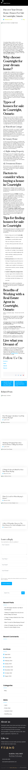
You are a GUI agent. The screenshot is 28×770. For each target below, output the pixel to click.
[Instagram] (4, 747)
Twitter (4, 363)
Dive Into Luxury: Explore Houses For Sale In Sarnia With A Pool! (20, 383)
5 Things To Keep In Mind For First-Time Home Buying (13, 470)
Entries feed (7, 708)
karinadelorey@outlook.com (9, 761)
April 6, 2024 (6, 419)
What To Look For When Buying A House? (13, 497)
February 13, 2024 (8, 19)
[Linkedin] (10, 747)
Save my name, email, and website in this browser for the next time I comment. (14, 579)
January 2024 (8, 664)
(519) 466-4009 (6, 759)
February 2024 (8, 661)
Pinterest (5, 368)
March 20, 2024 (7, 473)
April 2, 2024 (6, 446)
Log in (5, 705)
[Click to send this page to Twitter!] (18, 375)
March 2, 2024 (7, 500)
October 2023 (8, 673)
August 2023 (8, 676)
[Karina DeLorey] (6, 3)
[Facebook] (1, 747)
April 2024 (7, 654)
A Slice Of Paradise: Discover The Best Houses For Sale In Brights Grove (14, 524)
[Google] (13, 747)
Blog (24, 19)
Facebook (5, 361)
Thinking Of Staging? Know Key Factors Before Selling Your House (13, 443)
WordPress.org (8, 714)
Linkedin (5, 365)
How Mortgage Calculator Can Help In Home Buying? (13, 417)
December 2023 (9, 667)
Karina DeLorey (14, 353)
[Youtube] (7, 747)
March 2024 (8, 658)
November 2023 (9, 670)
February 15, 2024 (7, 527)
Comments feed (8, 711)
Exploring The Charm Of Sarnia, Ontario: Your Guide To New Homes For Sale (7, 383)
